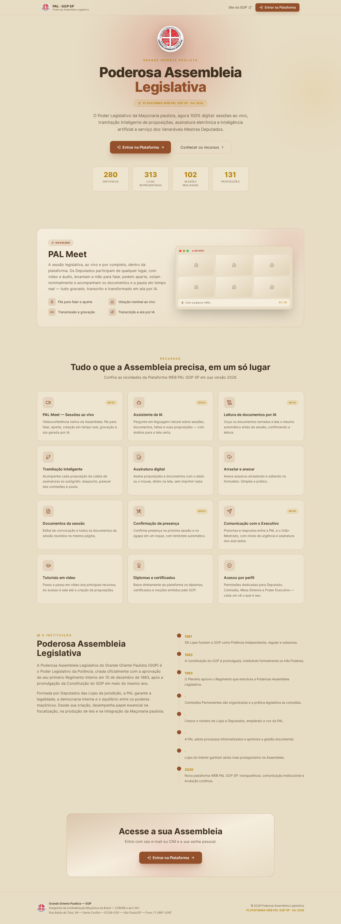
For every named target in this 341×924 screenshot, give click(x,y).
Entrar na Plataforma (280, 7)
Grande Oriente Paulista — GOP (70, 903)
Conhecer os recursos (199, 147)
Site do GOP (237, 7)
